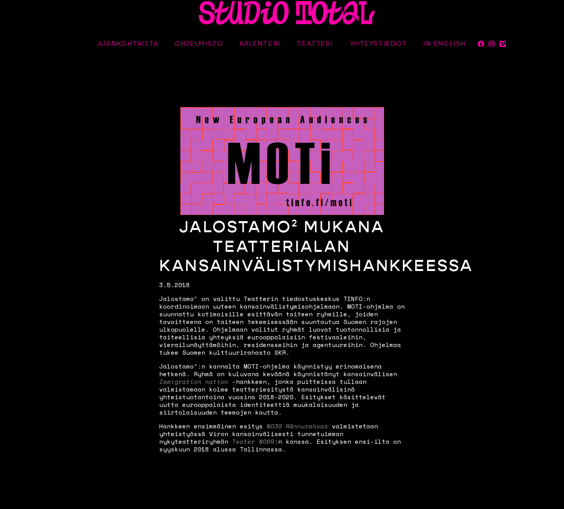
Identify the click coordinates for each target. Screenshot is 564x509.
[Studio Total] (286, 12)
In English (444, 43)
